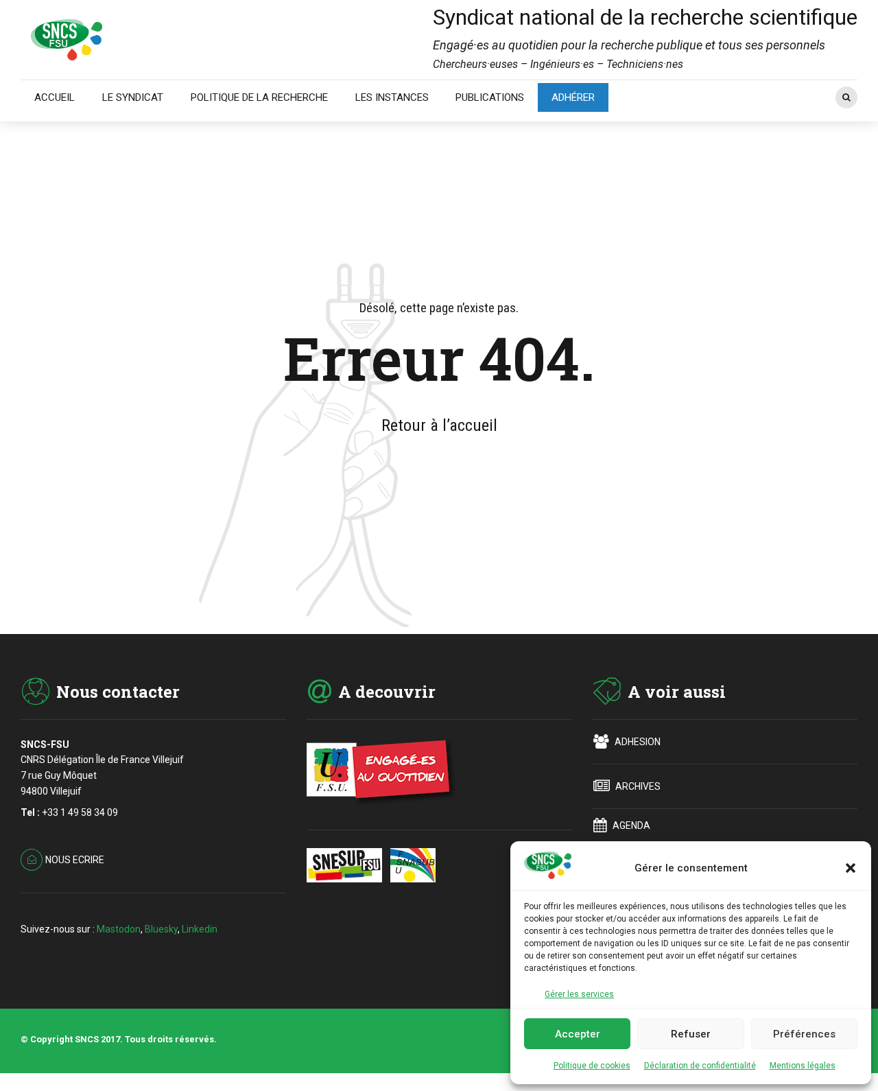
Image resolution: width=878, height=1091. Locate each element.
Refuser (691, 1034)
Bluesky (161, 929)
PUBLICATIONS (489, 97)
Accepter (577, 1034)
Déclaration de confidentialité (700, 1065)
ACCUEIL (54, 97)
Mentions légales (802, 1065)
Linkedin (199, 929)
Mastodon (119, 929)
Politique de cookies (592, 1065)
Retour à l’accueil (439, 425)
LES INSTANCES (392, 97)
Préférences (804, 1034)
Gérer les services (579, 994)
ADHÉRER (573, 97)
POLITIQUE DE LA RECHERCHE (259, 97)
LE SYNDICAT (132, 97)
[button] (850, 868)
